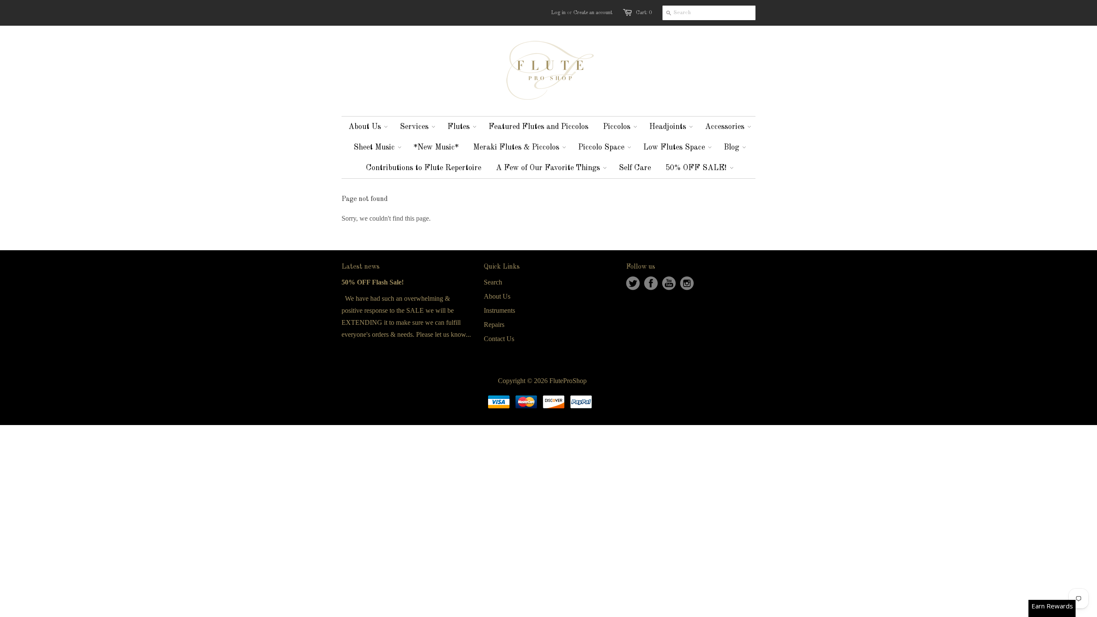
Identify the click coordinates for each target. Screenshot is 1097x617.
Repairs (494, 324)
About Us (497, 296)
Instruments (499, 310)
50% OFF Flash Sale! (373, 282)
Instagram (687, 283)
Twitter (633, 283)
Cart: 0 (644, 12)
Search (493, 282)
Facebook (651, 283)
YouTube (669, 283)
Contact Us (499, 338)
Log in (558, 12)
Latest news (361, 267)
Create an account (592, 12)
